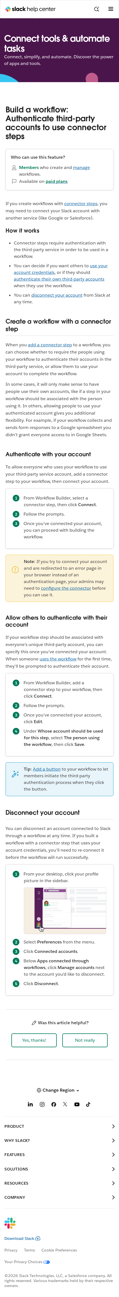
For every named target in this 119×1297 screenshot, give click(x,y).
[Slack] (55, 1227)
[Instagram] (42, 1105)
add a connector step (50, 345)
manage (81, 167)
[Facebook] (53, 1105)
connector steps (80, 203)
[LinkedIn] (30, 1105)
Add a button (47, 769)
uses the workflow (58, 659)
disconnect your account (56, 295)
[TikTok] (88, 1105)
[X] (65, 1105)
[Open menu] (110, 9)
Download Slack (19, 1238)
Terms (29, 1250)
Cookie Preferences (59, 1250)
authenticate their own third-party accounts (59, 279)
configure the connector (66, 588)
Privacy (10, 1250)
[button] (34, 1040)
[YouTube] (76, 1105)
